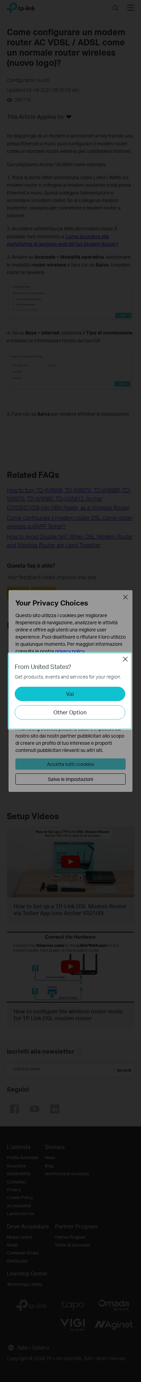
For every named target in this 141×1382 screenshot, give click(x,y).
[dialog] (70, 691)
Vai (70, 693)
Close (125, 659)
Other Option (70, 712)
